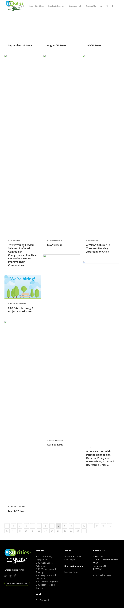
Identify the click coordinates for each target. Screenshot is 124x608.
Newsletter (23, 41)
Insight (96, 240)
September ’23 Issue (20, 45)
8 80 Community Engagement (44, 558)
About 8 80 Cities (72, 556)
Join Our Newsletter (17, 583)
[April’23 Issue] (61, 345)
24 (52, 530)
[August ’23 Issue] (61, 24)
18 (13, 530)
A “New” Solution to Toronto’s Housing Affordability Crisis (98, 248)
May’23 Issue (54, 245)
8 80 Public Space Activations (44, 564)
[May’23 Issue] (61, 145)
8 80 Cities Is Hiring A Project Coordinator (20, 309)
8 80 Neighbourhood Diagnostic (46, 577)
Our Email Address (102, 575)
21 (33, 530)
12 (84, 525)
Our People (69, 559)
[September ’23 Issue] (22, 24)
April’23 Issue (55, 444)
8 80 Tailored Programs (47, 581)
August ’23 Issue (56, 45)
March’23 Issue (17, 511)
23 (45, 530)
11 (78, 525)
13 (90, 525)
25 (58, 530)
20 (26, 530)
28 (78, 530)
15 (103, 525)
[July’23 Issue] (101, 24)
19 (20, 530)
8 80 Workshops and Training (46, 570)
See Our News (71, 571)
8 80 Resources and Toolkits (45, 586)
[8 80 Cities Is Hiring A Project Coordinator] (22, 287)
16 (110, 525)
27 (71, 530)
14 (97, 525)
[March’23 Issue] (22, 411)
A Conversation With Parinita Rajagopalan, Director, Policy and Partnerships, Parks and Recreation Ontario (100, 458)
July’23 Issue (93, 45)
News (18, 240)
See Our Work (42, 600)
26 (65, 530)
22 (39, 530)
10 (71, 525)
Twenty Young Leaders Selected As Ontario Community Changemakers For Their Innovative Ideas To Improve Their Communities (22, 255)
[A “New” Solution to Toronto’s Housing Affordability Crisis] (101, 145)
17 (7, 530)
